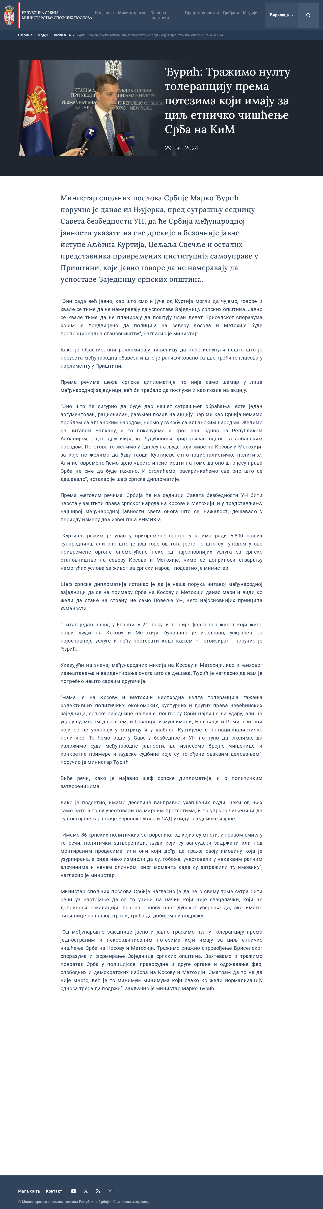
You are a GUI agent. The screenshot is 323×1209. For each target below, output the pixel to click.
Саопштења (62, 35)
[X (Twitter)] (85, 1191)
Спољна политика (159, 15)
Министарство (132, 12)
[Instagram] (110, 1191)
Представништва (202, 12)
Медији (250, 12)
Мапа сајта (29, 1191)
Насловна (104, 12)
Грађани (231, 12)
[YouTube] (73, 1191)
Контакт (54, 1191)
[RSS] (97, 1191)
